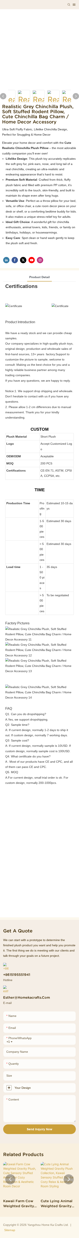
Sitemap (9, 1230)
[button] (10, 1179)
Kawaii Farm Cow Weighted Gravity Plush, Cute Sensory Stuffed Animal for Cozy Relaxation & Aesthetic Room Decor (20, 1203)
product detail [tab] (39, 277)
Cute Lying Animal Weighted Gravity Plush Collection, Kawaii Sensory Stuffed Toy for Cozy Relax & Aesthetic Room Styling (56, 1203)
